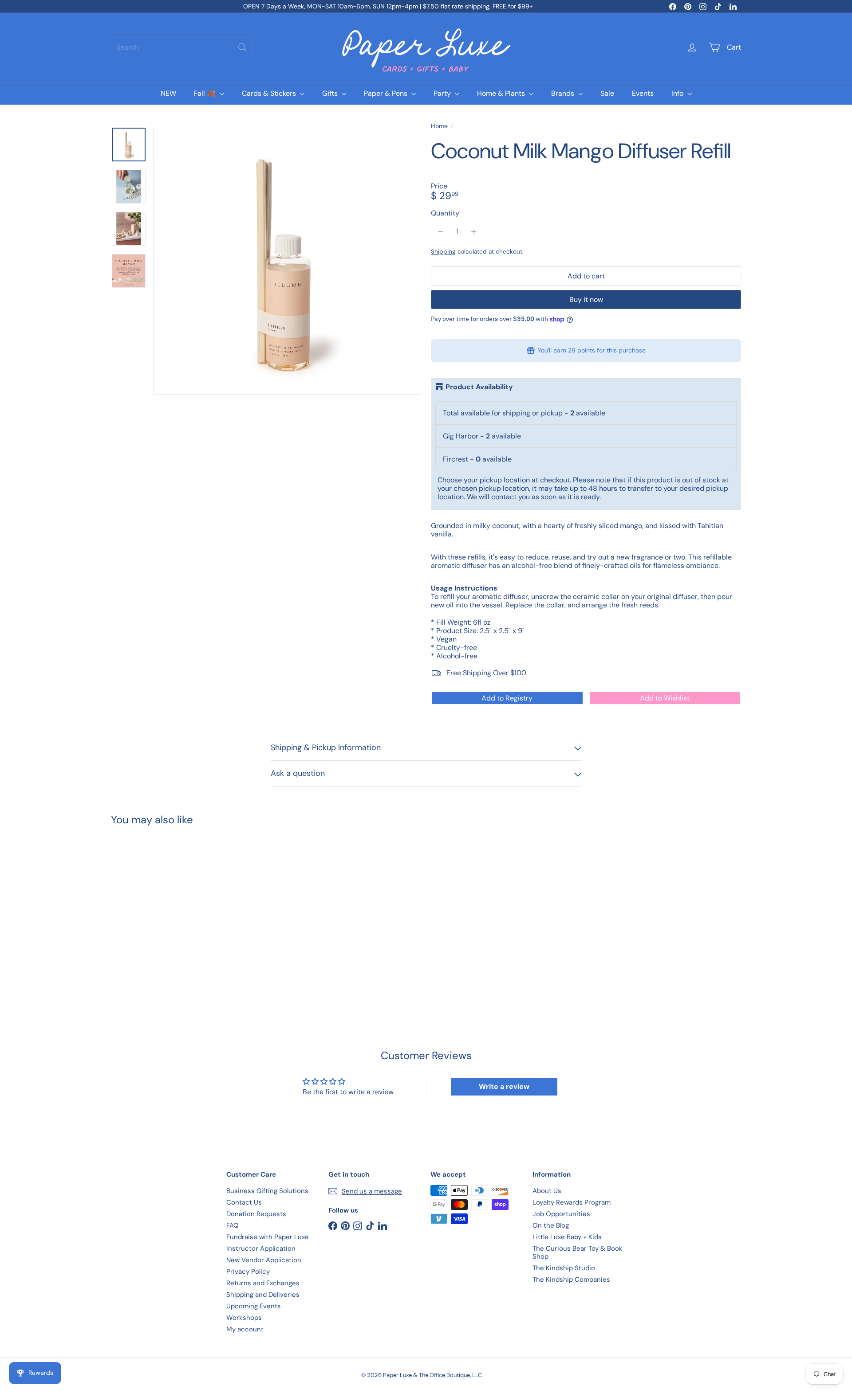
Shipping (443, 251)
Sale (607, 93)
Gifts (330, 93)
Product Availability (479, 387)
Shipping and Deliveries (263, 1294)
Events (643, 93)
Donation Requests (256, 1213)
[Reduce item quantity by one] (440, 231)
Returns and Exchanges (263, 1283)
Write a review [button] (504, 1086)
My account (245, 1329)
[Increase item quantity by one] (473, 231)
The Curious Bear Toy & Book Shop (577, 1252)
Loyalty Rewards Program (571, 1202)
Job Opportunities (561, 1213)
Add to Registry (506, 698)
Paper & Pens (386, 93)
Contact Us (244, 1202)
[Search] (242, 47)
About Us (546, 1190)
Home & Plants (502, 93)
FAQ (232, 1225)
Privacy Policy (248, 1271)
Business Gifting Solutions (267, 1190)
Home (439, 126)
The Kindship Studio (563, 1268)
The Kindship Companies (571, 1279)
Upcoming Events (253, 1306)
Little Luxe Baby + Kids (567, 1237)
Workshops (244, 1317)
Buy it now (586, 299)
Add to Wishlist (665, 698)
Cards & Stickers (270, 93)
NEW (168, 93)
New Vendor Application (263, 1260)
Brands (563, 93)
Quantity (445, 213)
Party (443, 93)
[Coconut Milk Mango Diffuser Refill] (160, 912)
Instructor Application (261, 1248)
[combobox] (182, 47)
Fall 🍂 (205, 93)
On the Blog (550, 1225)
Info (678, 93)
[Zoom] (287, 260)
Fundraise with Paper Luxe (267, 1237)
